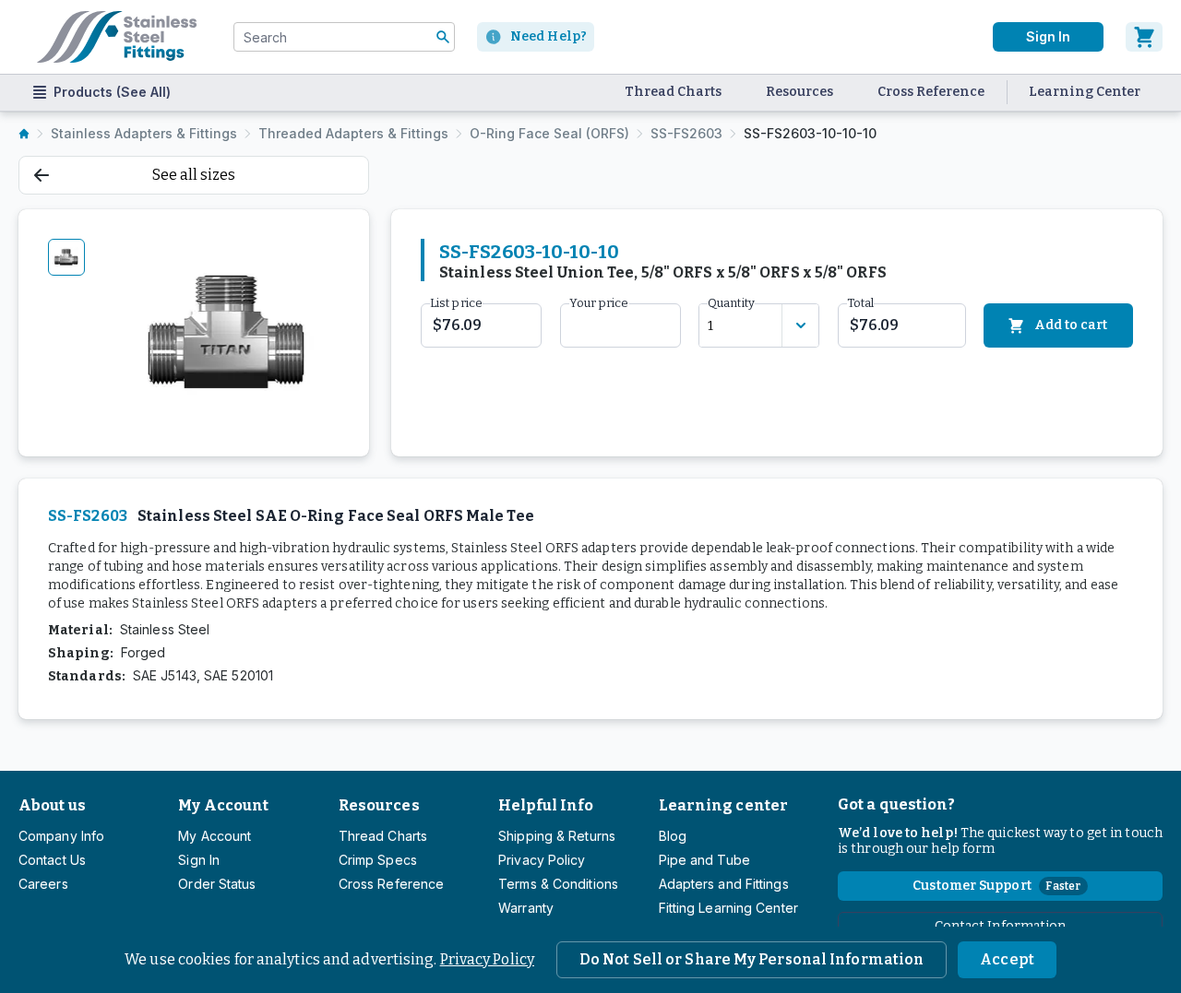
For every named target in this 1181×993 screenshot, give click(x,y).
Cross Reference (930, 92)
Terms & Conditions (558, 884)
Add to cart (1070, 325)
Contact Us (52, 860)
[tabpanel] (228, 333)
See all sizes (193, 174)
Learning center (723, 805)
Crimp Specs (378, 860)
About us (52, 805)
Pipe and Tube (704, 860)
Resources (799, 92)
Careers (43, 884)
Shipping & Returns (556, 836)
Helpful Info (545, 805)
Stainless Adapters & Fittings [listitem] (144, 133)
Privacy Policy (487, 959)
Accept (1007, 959)
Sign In (1048, 36)
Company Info (61, 836)
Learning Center (1084, 92)
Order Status (217, 884)
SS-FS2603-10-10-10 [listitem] (810, 133)
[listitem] (24, 133)
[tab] (66, 257)
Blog (672, 836)
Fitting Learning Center (728, 908)
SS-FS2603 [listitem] (686, 133)
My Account (223, 805)
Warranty (526, 908)
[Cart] (1144, 37)
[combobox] (344, 37)
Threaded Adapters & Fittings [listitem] (353, 133)
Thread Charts (673, 92)
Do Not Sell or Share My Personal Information (751, 959)
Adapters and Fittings (724, 884)
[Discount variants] (799, 325)
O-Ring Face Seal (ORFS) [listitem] (549, 133)
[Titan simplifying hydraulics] (116, 37)
